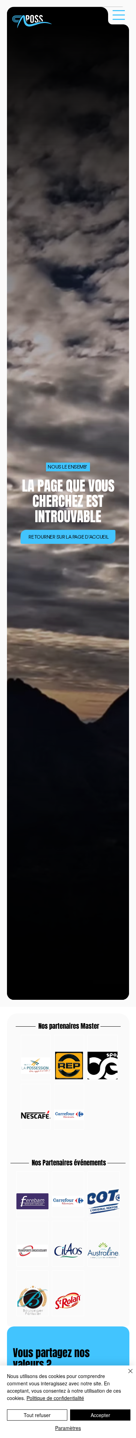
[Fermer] (126, 1375)
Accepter (100, 1415)
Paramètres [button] (68, 1427)
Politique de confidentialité (55, 1397)
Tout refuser (37, 1415)
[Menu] (119, 15)
